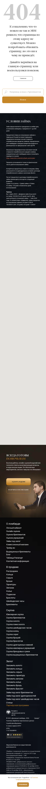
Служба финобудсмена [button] (13, 723)
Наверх (36, 718)
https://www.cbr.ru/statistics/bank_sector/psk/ (20, 158)
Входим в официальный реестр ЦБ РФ (18, 713)
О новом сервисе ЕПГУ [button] (13, 726)
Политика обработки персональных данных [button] (20, 721)
